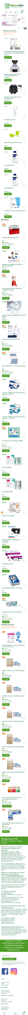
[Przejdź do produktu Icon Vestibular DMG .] (14, 483)
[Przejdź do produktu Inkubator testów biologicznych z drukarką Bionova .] (15, 89)
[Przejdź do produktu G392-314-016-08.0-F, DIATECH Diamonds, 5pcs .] (14, 713)
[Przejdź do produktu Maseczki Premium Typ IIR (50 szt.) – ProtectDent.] (14, 532)
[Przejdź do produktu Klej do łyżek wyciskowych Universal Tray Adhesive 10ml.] (14, 815)
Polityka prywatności (5, 990)
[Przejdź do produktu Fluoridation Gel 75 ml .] (15, 111)
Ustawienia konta (4, 1008)
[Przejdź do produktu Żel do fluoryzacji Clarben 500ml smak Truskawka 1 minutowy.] (14, 280)
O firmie (2, 983)
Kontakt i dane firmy (5, 982)
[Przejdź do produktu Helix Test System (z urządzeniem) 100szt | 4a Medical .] (14, 307)
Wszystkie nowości (7, 33)
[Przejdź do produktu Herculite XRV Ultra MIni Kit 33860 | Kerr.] (14, 580)
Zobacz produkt (6, 806)
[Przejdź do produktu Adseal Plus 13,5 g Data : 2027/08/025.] (14, 604)
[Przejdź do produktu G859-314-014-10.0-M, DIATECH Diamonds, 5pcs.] (14, 764)
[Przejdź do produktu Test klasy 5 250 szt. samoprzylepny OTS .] (15, 203)
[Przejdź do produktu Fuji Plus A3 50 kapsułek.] (14, 507)
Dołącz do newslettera (9, 959)
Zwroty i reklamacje (5, 992)
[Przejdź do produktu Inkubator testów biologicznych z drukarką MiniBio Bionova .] (15, 66)
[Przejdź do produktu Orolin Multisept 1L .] (15, 180)
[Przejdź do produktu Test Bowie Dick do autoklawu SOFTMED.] (14, 433)
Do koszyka (8, 57)
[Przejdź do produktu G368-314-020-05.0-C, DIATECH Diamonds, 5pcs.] (14, 662)
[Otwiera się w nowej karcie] (5, 971)
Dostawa (3, 1000)
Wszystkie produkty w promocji (8, 627)
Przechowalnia (4, 1009)
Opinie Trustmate (4, 985)
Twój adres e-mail (6, 955)
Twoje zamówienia (5, 1007)
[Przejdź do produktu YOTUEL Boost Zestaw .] (14, 556)
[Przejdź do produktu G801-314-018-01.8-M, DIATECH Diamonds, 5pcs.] (14, 739)
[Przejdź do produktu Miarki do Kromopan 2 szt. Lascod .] (15, 134)
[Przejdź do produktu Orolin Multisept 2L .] (15, 157)
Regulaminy (3, 993)
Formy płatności (4, 998)
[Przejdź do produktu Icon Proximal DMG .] (14, 459)
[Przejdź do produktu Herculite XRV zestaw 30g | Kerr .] (14, 229)
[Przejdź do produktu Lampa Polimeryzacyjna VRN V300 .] (14, 331)
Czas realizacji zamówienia (7, 1001)
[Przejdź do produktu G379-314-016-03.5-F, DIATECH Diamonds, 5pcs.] (14, 688)
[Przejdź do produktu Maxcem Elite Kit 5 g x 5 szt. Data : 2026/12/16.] (14, 358)
